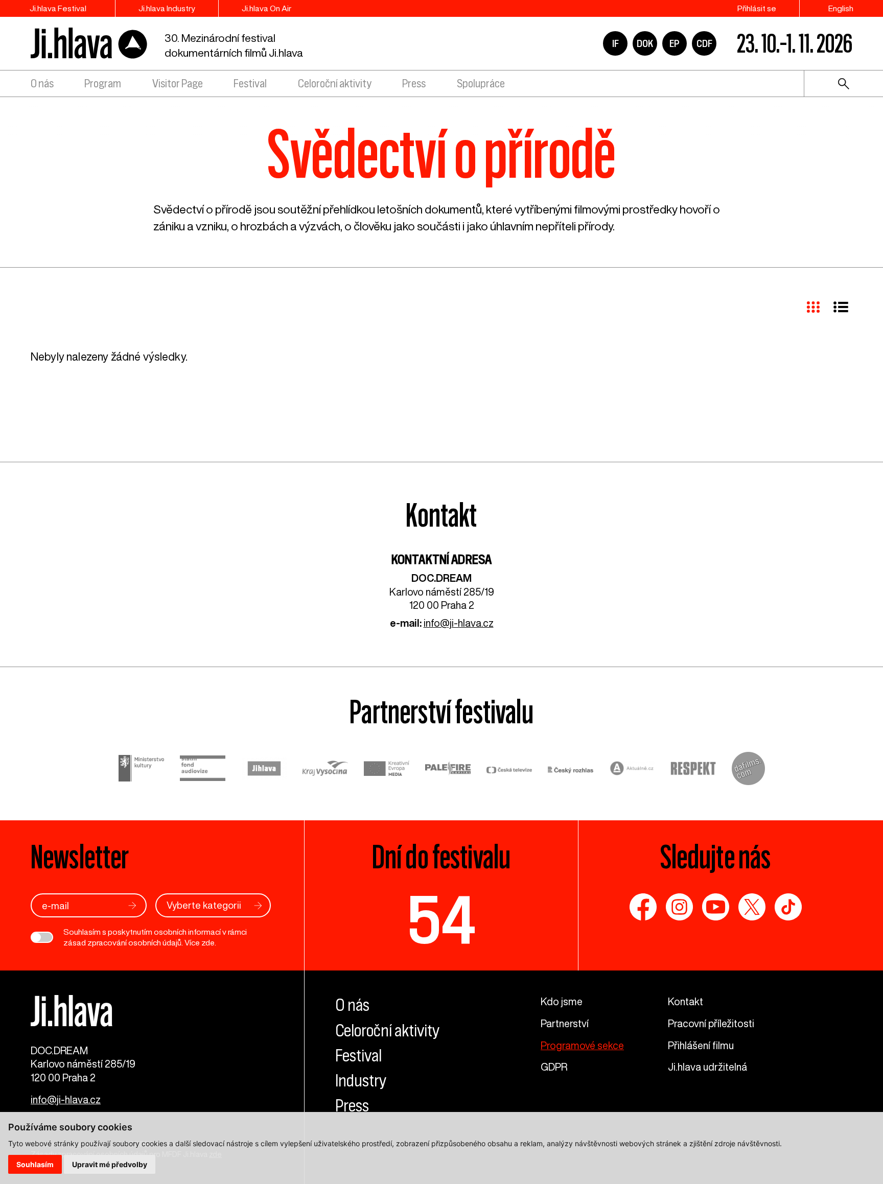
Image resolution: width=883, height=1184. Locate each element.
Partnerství (565, 1023)
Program (102, 83)
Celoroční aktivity (334, 83)
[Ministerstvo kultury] (142, 770)
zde (208, 942)
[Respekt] (693, 770)
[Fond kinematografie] (203, 770)
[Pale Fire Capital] (448, 770)
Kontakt (685, 1001)
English (840, 8)
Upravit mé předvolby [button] (109, 1164)
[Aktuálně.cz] (632, 770)
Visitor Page (177, 83)
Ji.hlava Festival (58, 8)
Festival (250, 83)
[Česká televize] (509, 770)
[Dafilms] (748, 770)
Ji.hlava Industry (166, 8)
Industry (360, 1080)
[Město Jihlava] (264, 770)
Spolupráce (481, 83)
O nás (42, 83)
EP (674, 43)
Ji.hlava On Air (266, 8)
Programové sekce (582, 1045)
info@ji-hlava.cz (459, 623)
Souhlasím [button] (35, 1164)
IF (615, 43)
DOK (645, 43)
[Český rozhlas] (571, 770)
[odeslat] (132, 905)
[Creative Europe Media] (387, 770)
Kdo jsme (562, 1001)
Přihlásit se (756, 8)
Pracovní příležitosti (711, 1023)
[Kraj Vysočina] (325, 770)
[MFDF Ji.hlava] (89, 44)
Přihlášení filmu (701, 1045)
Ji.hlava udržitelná (707, 1067)
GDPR (554, 1067)
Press (414, 83)
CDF (704, 43)
